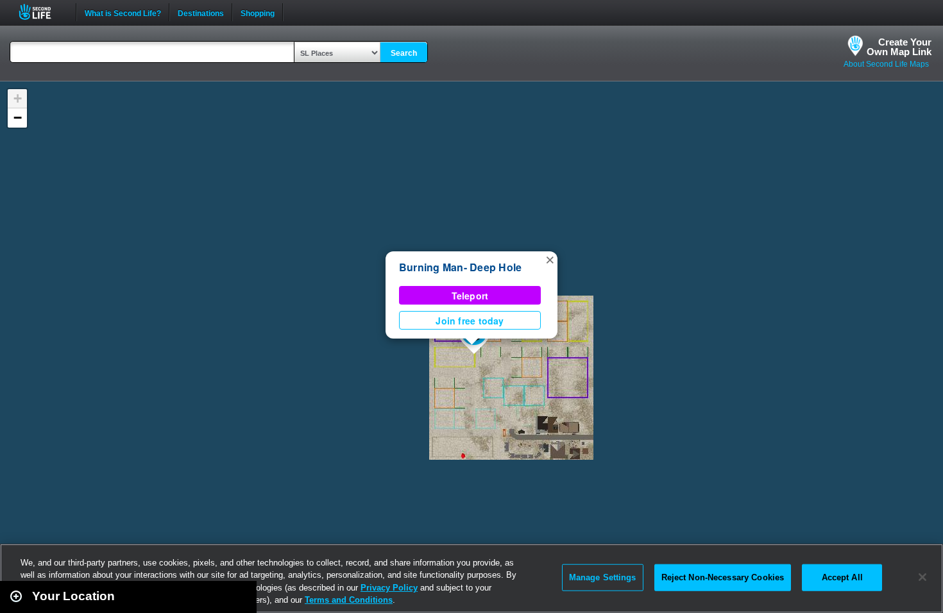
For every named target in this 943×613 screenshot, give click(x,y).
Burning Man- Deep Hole (460, 267)
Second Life (42, 12)
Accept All (842, 577)
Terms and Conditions (349, 600)
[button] (549, 259)
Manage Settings (602, 577)
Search (404, 53)
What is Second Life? (123, 12)
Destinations (201, 12)
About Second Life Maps (886, 64)
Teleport (470, 295)
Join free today (470, 320)
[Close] (922, 577)
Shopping (258, 12)
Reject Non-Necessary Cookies (723, 577)
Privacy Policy (389, 587)
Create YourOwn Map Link (899, 47)
